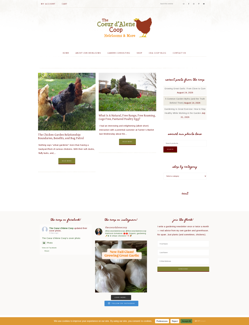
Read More (67, 161)
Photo (50, 243)
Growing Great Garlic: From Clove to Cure (185, 88)
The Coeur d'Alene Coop (124, 27)
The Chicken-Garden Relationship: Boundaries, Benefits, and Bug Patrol (61, 136)
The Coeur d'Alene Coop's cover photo (61, 238)
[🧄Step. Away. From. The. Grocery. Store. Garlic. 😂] (121, 266)
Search (170, 149)
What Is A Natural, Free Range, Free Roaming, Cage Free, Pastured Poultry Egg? (127, 117)
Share (46, 251)
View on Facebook (49, 248)
